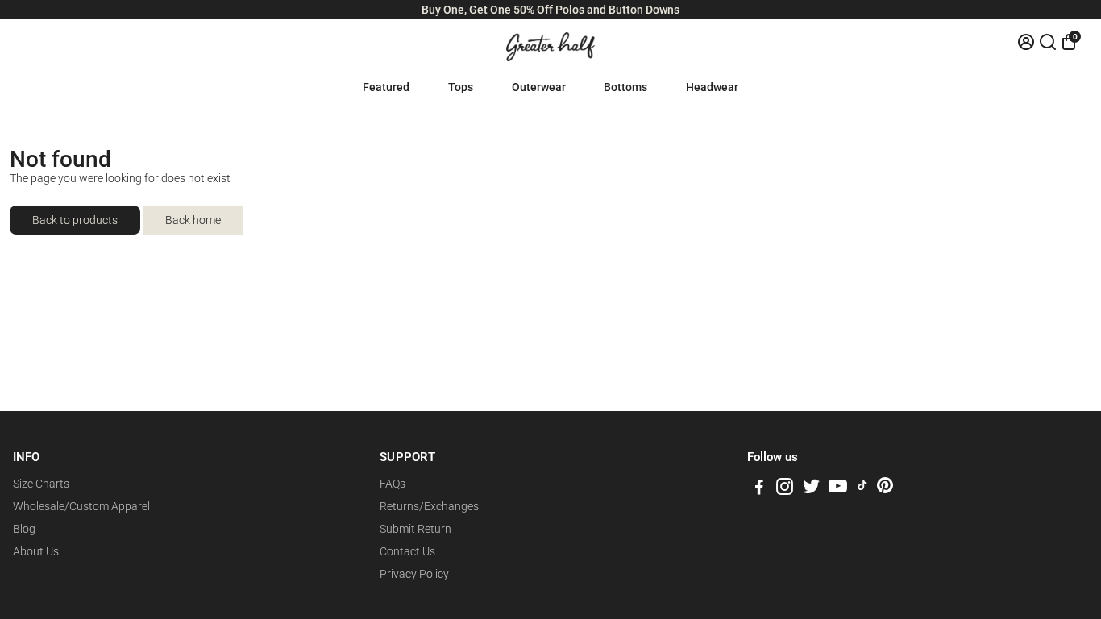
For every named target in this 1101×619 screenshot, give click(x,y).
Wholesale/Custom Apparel (81, 506)
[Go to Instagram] (785, 489)
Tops (460, 87)
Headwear (712, 87)
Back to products (75, 220)
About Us (36, 551)
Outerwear (539, 87)
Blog (24, 528)
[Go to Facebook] (759, 489)
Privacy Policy (414, 573)
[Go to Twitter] (811, 489)
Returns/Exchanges (429, 506)
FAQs (392, 483)
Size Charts (41, 483)
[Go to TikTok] (862, 489)
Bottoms (625, 87)
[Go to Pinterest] (885, 489)
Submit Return (415, 528)
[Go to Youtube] (838, 489)
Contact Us (407, 551)
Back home (193, 220)
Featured (386, 87)
